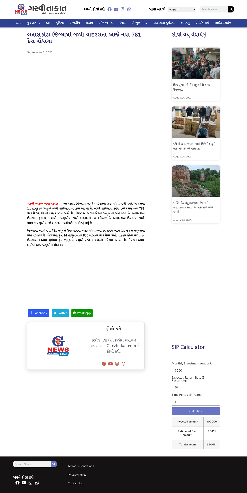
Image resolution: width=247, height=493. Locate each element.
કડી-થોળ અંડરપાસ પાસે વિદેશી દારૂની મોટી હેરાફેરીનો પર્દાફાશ (194, 146)
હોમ (18, 23)
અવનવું (185, 23)
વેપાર (122, 23)
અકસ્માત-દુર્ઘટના (163, 23)
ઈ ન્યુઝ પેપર (139, 23)
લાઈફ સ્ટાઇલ (223, 23)
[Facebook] (109, 9)
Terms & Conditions (81, 466)
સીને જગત (106, 23)
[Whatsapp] (129, 9)
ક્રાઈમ (89, 23)
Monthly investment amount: (192, 363)
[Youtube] (116, 9)
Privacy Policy (77, 474)
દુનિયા (60, 23)
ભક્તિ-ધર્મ (202, 23)
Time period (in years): (187, 394)
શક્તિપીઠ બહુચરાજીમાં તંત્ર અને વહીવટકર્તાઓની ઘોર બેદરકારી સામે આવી (193, 207)
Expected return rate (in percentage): (189, 379)
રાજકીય (75, 23)
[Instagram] (122, 9)
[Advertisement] (86, 81)
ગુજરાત (31, 23)
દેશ (48, 23)
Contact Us (75, 483)
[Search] (231, 9)
